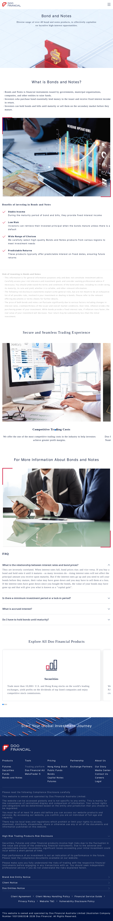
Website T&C (47, 901)
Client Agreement (21, 896)
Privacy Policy (26, 901)
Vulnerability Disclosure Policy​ (77, 901)
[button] (55, 430)
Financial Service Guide (88, 896)
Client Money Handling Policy (53, 896)
